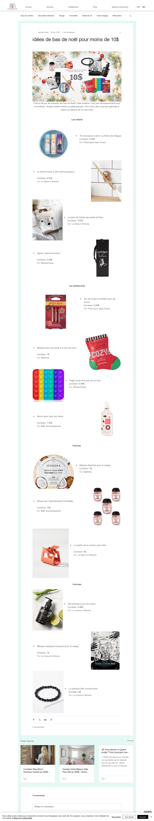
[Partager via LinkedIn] (45, 719)
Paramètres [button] (116, 817)
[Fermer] (151, 817)
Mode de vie (87, 16)
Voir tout (130, 740)
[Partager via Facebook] (33, 719)
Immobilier (73, 16)
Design (62, 16)
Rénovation (117, 16)
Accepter (142, 817)
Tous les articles (26, 16)
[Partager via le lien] (51, 719)
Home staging (102, 16)
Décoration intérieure (46, 16)
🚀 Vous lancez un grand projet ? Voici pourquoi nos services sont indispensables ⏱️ (116, 751)
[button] (130, 16)
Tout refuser (129, 817)
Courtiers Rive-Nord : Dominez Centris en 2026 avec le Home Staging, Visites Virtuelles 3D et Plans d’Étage (37, 770)
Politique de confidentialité (22, 818)
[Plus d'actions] (120, 32)
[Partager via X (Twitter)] (39, 719)
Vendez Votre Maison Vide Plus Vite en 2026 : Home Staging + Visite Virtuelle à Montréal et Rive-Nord (75, 770)
